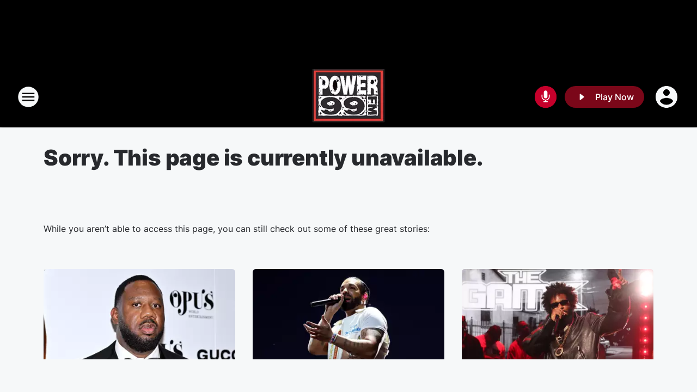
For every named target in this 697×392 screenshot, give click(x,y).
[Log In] (668, 97)
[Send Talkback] (546, 97)
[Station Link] (348, 97)
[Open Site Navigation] (28, 97)
